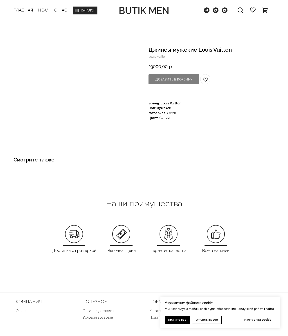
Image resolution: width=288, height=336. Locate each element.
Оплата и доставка (98, 311)
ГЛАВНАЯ (23, 10)
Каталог (155, 311)
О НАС (60, 10)
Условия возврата (98, 317)
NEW (43, 10)
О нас (20, 311)
